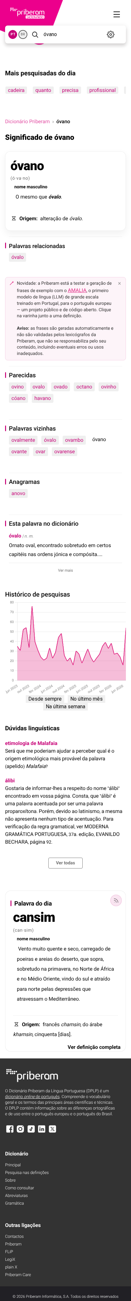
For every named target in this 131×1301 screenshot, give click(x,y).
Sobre (10, 1180)
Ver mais (65, 570)
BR (23, 34)
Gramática (14, 1203)
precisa (70, 90)
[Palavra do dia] (116, 900)
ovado (61, 387)
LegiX (10, 1259)
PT (12, 34)
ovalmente (23, 440)
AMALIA (77, 290)
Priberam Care (18, 1275)
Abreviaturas (16, 1195)
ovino (17, 387)
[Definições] (110, 34)
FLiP (9, 1252)
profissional (102, 90)
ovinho (108, 387)
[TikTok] (31, 1132)
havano (42, 398)
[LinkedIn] (41, 1132)
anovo (18, 493)
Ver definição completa (94, 1047)
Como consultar (19, 1188)
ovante (19, 451)
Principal (13, 1165)
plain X (11, 1267)
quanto (43, 90)
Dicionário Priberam (27, 121)
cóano (18, 398)
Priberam (13, 1244)
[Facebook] (10, 1132)
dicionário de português (32, 1096)
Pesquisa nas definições (27, 1172)
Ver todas (65, 863)
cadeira (16, 90)
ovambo (74, 440)
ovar (40, 451)
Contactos (14, 1236)
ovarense (64, 451)
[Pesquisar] (34, 34)
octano (84, 387)
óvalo (17, 257)
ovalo (39, 387)
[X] (52, 1132)
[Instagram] (20, 1132)
